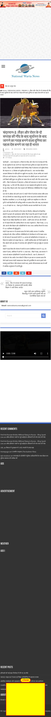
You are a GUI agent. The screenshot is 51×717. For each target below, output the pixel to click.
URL (2, 448)
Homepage (5, 452)
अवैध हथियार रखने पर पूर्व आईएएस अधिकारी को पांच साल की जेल (26, 437)
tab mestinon (5, 456)
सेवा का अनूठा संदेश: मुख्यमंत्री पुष (15, 86)
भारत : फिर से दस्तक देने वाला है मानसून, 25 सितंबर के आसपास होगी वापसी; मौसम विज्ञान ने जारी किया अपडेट (18, 284)
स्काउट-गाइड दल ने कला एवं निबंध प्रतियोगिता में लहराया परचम (20, 677)
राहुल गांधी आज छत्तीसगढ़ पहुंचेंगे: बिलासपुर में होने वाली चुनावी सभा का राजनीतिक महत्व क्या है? (34, 293)
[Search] (43, 316)
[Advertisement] (25, 393)
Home (4, 91)
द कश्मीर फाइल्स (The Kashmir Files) (24, 452)
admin (7, 149)
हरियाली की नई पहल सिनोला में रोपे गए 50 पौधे (14, 673)
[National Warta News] (25, 70)
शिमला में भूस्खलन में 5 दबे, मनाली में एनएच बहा (20, 448)
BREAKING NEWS (14, 91)
